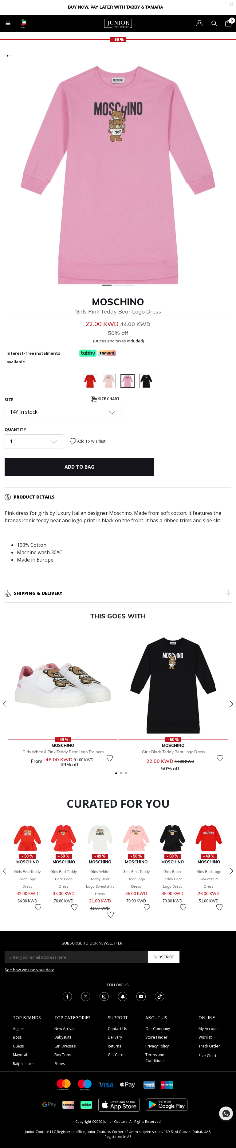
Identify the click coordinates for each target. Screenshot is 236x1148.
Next (231, 703)
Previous (4, 703)
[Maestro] (84, 1084)
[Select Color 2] (92, 382)
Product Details (34, 497)
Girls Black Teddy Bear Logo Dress (173, 751)
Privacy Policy (157, 1046)
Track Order (209, 1046)
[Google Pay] (49, 1104)
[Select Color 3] (111, 382)
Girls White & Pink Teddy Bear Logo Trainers (63, 751)
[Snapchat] (122, 995)
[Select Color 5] (146, 382)
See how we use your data (29, 969)
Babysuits (62, 1037)
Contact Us (117, 1028)
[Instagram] (104, 995)
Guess (18, 1046)
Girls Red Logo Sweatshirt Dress (208, 879)
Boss (17, 1037)
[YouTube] (141, 995)
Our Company (157, 1028)
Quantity (15, 429)
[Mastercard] (64, 1084)
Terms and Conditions (154, 1057)
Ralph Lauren (24, 1063)
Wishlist (205, 1037)
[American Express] (149, 1084)
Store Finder (156, 1037)
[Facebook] (67, 995)
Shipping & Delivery (38, 593)
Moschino (118, 302)
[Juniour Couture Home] (118, 23)
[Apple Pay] (127, 1084)
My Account (209, 1028)
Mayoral (20, 1054)
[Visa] (106, 1084)
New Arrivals (65, 1028)
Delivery (115, 1037)
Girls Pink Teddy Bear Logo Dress (136, 879)
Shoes (59, 1063)
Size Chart (108, 399)
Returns (114, 1046)
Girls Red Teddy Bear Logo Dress (27, 879)
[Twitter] (85, 995)
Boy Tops (62, 1054)
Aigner (18, 1028)
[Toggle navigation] (8, 23)
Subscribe (163, 957)
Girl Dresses (65, 1046)
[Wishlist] (110, 758)
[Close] (232, 4)
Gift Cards (116, 1054)
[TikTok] (159, 995)
